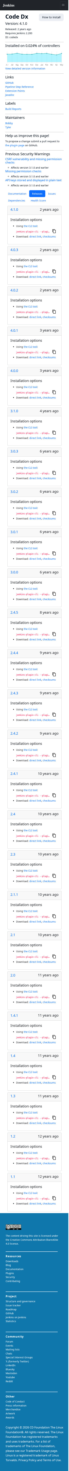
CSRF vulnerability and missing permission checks (33, 160)
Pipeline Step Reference (19, 86)
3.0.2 (14, 492)
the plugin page (14, 145)
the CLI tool (30, 226)
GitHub (9, 82)
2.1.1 (14, 894)
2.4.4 (14, 653)
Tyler (8, 127)
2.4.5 (14, 612)
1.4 (12, 1056)
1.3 (12, 1096)
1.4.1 (14, 1015)
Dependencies (16, 200)
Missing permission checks (23, 171)
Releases (37, 193)
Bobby (9, 123)
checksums (49, 236)
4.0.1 (14, 330)
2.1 (12, 935)
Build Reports (13, 109)
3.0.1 (14, 532)
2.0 (12, 975)
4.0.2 (14, 290)
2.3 (12, 854)
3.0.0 (14, 572)
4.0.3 (14, 250)
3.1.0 (14, 411)
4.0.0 (14, 371)
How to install (51, 17)
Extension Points (15, 90)
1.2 (12, 1136)
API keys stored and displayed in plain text (33, 180)
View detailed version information (25, 68)
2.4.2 (14, 733)
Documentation (17, 193)
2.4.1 (14, 774)
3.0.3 (14, 451)
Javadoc (9, 95)
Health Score (38, 200)
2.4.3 (14, 693)
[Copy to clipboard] (54, 231)
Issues (52, 193)
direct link (35, 236)
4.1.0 (14, 209)
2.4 (12, 814)
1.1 (12, 1177)
